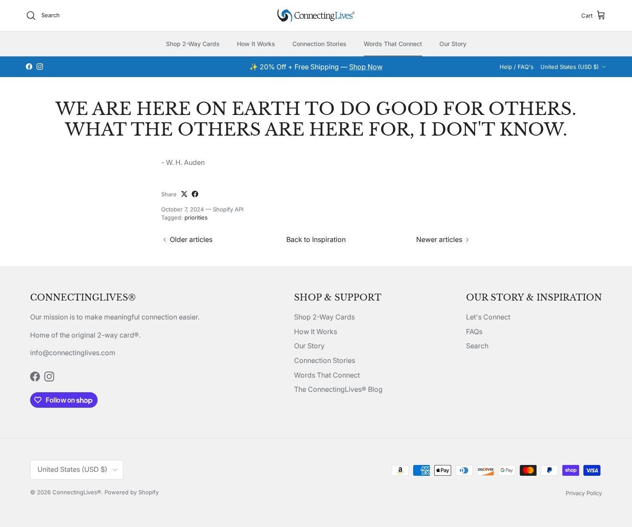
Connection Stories (319, 43)
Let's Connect (488, 317)
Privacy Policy (584, 493)
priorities (196, 217)
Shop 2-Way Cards (193, 43)
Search (477, 345)
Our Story (452, 43)
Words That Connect (393, 43)
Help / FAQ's (517, 66)
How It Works (256, 43)
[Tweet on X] (184, 194)
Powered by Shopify (131, 492)
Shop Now (366, 66)
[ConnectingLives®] (316, 15)
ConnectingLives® (76, 492)
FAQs (474, 331)
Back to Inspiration (316, 239)
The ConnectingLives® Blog (338, 389)
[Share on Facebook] (195, 194)
